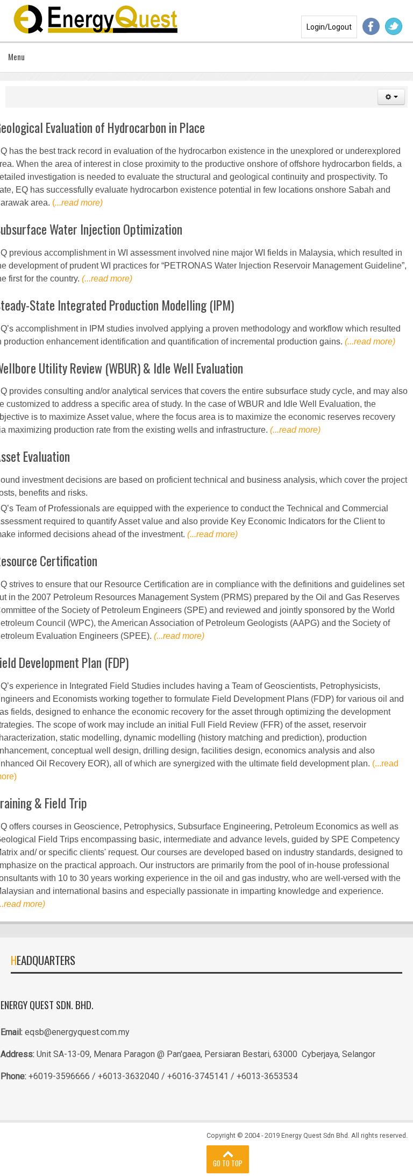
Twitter (393, 26)
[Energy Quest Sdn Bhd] (97, 18)
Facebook (371, 26)
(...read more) (107, 278)
